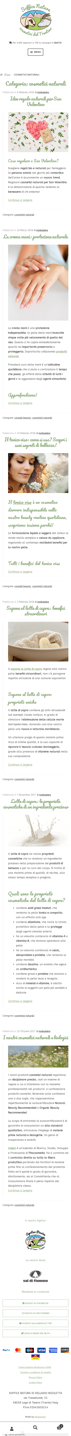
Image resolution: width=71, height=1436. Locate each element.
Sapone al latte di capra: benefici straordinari (35, 611)
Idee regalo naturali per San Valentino (35, 101)
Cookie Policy (35, 1382)
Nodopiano (40, 1417)
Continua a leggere (20, 200)
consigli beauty (22, 418)
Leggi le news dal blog (36, 1333)
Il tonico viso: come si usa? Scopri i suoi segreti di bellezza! (35, 442)
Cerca (35, 1427)
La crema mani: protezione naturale (35, 237)
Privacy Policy (35, 1377)
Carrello (54, 1425)
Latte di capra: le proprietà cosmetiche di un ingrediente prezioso (35, 804)
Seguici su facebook (36, 1303)
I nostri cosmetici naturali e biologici (35, 1037)
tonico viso (22, 502)
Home (7, 74)
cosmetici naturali (24, 214)
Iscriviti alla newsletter (36, 1323)
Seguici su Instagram (36, 1313)
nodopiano (43, 92)
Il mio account (12, 1429)
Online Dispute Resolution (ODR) (34, 1367)
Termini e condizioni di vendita (35, 1372)
